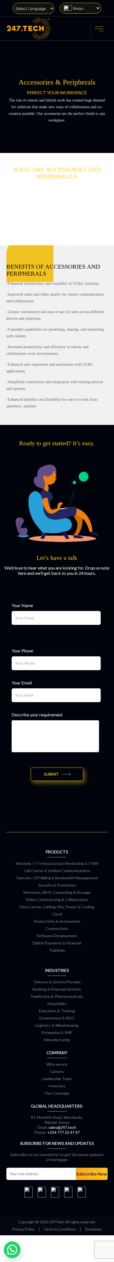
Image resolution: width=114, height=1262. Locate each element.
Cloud (57, 914)
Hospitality (57, 1003)
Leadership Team (57, 1079)
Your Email (22, 682)
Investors (56, 1086)
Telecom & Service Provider (57, 982)
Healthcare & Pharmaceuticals (57, 996)
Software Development (57, 936)
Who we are (56, 1064)
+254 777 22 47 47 (63, 1132)
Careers (57, 1071)
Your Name (22, 605)
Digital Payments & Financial (57, 943)
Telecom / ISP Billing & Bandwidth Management (57, 878)
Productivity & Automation (57, 921)
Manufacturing (57, 1040)
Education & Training (57, 1011)
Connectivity (57, 928)
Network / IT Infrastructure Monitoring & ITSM (57, 863)
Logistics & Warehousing (56, 1025)
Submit (51, 774)
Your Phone (22, 650)
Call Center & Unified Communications (57, 870)
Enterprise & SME (57, 1032)
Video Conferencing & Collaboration (57, 899)
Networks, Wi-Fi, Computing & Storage (57, 892)
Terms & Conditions (60, 1229)
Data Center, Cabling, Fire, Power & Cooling (57, 907)
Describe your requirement (37, 714)
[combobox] (80, 8)
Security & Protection (57, 885)
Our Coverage (57, 1093)
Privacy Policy (23, 1229)
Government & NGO (57, 1018)
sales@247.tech (62, 1127)
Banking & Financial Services (57, 989)
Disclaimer (93, 1229)
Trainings (57, 950)
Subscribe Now (91, 1173)
